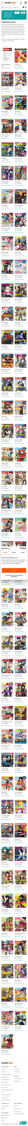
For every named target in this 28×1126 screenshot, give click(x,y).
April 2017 (4, 628)
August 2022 (4, 252)
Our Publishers (4, 1082)
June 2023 (17, 181)
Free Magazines (5, 1077)
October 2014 (18, 815)
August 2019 (4, 463)
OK (14, 570)
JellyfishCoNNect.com (19, 1113)
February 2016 (18, 722)
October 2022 (18, 228)
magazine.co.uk (17, 1111)
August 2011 (4, 1050)
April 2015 (4, 792)
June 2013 (17, 909)
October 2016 (18, 651)
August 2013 (4, 909)
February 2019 (18, 487)
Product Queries (5, 1106)
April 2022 (4, 275)
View (2, 68)
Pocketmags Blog (5, 1079)
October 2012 (18, 956)
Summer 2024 (5, 135)
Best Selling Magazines (6, 1074)
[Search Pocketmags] (3, 7)
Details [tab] (14, 552)
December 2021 (5, 299)
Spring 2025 (18, 88)
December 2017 (5, 580)
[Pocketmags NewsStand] (9, 2)
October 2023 (18, 158)
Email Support (17, 1071)
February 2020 (19, 416)
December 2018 (5, 510)
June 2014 (17, 839)
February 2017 (18, 628)
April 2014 (4, 862)
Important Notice (6, 64)
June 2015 (17, 768)
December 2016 (5, 651)
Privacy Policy (4, 1087)
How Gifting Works (18, 1078)
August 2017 (4, 604)
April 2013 (4, 933)
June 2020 (18, 393)
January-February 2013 (21, 933)
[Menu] (2, 3)
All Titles (3, 1069)
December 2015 (5, 745)
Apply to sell (4, 1117)
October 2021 (18, 299)
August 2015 (4, 768)
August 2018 (4, 533)
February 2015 (18, 792)
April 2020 (4, 416)
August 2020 (5, 393)
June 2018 (17, 533)
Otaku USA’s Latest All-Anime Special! (7, 722)
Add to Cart (7, 68)
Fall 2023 (3, 158)
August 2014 (4, 839)
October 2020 (18, 369)
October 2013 (18, 886)
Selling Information (5, 1115)
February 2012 (18, 1003)
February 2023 (19, 205)
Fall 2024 (17, 111)
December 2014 (5, 815)
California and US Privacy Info (6, 1091)
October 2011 (18, 1027)
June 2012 (17, 980)
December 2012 (5, 956)
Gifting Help (16, 1081)
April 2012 (4, 1003)
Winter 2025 (4, 111)
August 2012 (4, 980)
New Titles (3, 1071)
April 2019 (4, 487)
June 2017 (17, 604)
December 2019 (5, 440)
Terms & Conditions (5, 1094)
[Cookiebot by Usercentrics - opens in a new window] (20, 548)
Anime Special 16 (6, 675)
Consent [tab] (5, 552)
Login (2, 1120)
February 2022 (19, 275)
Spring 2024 (18, 135)
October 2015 (18, 745)
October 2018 (18, 510)
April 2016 (17, 698)
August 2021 (4, 322)
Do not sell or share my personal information (14, 576)
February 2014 (18, 862)
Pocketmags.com (18, 1108)
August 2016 (18, 675)
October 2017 (18, 580)
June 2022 (17, 252)
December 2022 (5, 228)
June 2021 (17, 322)
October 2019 (18, 440)
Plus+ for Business (5, 1084)
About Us (16, 1106)
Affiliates (3, 1108)
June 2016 (4, 698)
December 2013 (5, 886)
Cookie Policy (4, 1097)
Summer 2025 (5, 88)
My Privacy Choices (5, 1099)
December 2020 (5, 369)
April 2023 (4, 205)
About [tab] (23, 552)
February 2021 (18, 346)
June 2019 (17, 463)
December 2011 (5, 1027)
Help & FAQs (16, 1069)
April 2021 (4, 346)
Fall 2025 (17, 64)
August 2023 (4, 181)
